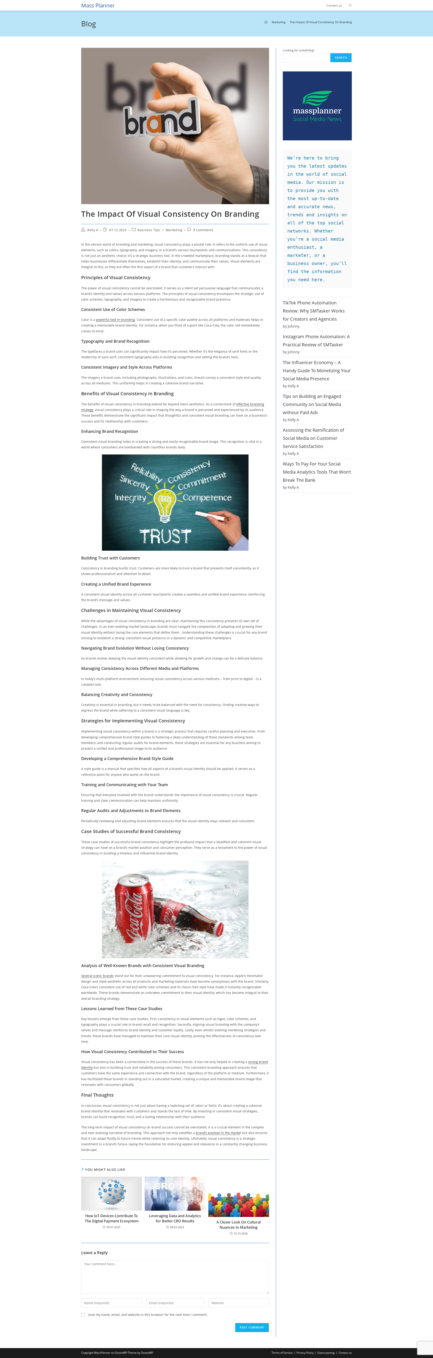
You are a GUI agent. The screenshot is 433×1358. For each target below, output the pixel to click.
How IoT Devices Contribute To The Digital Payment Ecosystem (111, 1218)
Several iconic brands (97, 976)
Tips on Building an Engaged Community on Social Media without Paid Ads (312, 404)
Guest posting (326, 1353)
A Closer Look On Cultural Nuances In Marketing (238, 1225)
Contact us (345, 1353)
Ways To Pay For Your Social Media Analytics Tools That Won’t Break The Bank (317, 472)
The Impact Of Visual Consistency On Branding (321, 22)
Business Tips (149, 230)
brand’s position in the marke (218, 1133)
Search (341, 57)
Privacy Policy (305, 1353)
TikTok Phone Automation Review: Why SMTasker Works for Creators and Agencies (314, 311)
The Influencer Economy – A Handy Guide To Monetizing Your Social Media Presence (317, 370)
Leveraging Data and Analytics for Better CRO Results (175, 1218)
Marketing (174, 230)
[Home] (266, 22)
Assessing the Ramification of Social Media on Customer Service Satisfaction (313, 438)
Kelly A (92, 230)
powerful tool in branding (115, 319)
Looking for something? (299, 50)
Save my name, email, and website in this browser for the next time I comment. (147, 1314)
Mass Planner (98, 5)
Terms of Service (282, 1353)
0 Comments (203, 230)
